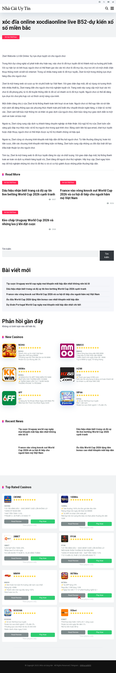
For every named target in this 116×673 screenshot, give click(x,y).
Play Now (42, 521)
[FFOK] (64, 541)
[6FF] (9, 404)
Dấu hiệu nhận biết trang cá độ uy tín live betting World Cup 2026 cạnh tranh (28, 192)
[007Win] (64, 578)
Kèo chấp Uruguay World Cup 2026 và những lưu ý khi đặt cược (27, 222)
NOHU (21, 345)
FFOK (73, 536)
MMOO (80, 345)
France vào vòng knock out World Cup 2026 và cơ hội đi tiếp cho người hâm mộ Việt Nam (86, 194)
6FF (20, 392)
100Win (74, 497)
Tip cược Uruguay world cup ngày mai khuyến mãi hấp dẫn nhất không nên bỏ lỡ (48, 283)
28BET (16, 536)
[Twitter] (104, 2)
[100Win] (64, 502)
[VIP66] (67, 404)
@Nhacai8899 (85, 665)
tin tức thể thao (11, 37)
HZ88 (79, 368)
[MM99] (7, 578)
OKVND (17, 497)
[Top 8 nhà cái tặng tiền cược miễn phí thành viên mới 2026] (16, 8)
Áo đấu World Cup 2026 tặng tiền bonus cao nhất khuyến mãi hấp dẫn (42, 299)
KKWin (21, 368)
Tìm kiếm (6, 249)
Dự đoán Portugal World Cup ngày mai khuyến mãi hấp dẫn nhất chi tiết (43, 304)
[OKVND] (7, 502)
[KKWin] (9, 380)
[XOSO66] (7, 615)
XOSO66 (17, 610)
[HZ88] (67, 380)
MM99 (16, 573)
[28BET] (7, 541)
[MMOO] (67, 357)
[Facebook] (99, 2)
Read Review (16, 521)
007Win (74, 573)
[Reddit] (113, 2)
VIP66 (79, 392)
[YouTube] (108, 2)
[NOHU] (9, 357)
